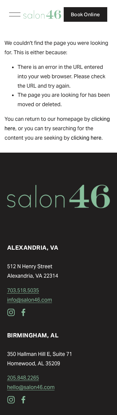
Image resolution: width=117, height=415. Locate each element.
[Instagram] (11, 312)
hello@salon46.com (31, 387)
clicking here (86, 137)
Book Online (85, 14)
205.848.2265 (23, 377)
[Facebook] (23, 312)
